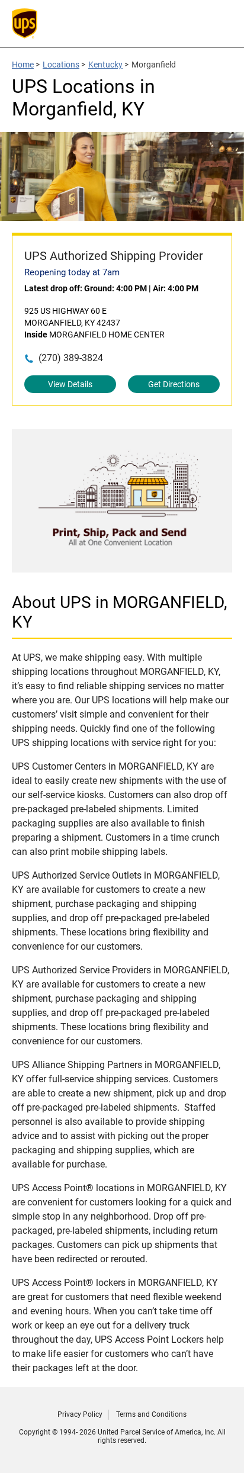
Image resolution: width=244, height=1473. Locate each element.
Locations (61, 64)
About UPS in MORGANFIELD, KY (119, 612)
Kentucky (105, 64)
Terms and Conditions (151, 1414)
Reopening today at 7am (72, 272)
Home (23, 64)
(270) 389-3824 (70, 358)
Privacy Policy (79, 1414)
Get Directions (174, 384)
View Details (70, 384)
